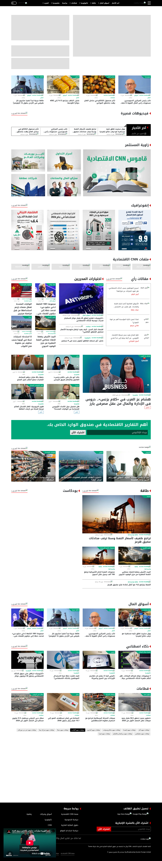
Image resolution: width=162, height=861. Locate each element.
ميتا (78, 652)
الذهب (77, 77)
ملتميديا (135, 395)
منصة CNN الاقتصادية (67, 853)
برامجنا (64, 3)
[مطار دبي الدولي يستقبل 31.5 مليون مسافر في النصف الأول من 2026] (27, 702)
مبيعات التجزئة (110, 694)
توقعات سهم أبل (144, 730)
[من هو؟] (64, 185)
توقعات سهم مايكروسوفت (111, 730)
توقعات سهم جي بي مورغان (27, 730)
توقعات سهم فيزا (104, 734)
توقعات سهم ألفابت (77, 730)
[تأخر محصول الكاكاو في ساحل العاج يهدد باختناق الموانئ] (99, 84)
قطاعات (74, 3)
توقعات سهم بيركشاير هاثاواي (122, 734)
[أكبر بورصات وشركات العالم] (28, 160)
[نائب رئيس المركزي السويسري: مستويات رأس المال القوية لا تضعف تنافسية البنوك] (134, 84)
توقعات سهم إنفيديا (129, 730)
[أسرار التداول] (64, 160)
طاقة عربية (39, 77)
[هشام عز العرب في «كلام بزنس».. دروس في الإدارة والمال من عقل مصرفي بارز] (117, 374)
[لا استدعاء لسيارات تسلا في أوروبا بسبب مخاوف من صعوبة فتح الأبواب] (21, 323)
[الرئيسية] (140, 3)
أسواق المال (104, 3)
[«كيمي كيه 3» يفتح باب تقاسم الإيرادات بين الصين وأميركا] (99, 660)
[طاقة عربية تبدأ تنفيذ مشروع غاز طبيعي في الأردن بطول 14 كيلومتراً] (27, 84)
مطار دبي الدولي (38, 694)
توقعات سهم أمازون (93, 730)
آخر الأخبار (115, 3)
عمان (77, 694)
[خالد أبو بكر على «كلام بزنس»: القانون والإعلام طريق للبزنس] (63, 362)
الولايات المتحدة (26, 285)
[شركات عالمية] (28, 185)
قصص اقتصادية (28, 301)
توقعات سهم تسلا (62, 730)
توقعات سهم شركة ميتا (46, 730)
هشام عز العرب (145, 356)
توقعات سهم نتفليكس (142, 734)
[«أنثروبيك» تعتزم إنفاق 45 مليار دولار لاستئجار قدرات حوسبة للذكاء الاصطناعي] (81, 298)
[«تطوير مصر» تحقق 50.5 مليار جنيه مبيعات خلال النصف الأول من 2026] (134, 702)
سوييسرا (147, 77)
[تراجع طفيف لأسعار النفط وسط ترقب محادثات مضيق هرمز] (116, 514)
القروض (148, 452)
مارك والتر (52, 285)
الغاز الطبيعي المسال (36, 385)
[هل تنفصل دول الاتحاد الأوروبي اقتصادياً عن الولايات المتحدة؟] (63, 391)
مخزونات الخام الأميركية (107, 548)
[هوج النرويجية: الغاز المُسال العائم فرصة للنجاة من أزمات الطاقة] (27, 391)
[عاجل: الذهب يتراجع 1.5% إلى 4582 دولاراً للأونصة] (63, 84)
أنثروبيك (100, 285)
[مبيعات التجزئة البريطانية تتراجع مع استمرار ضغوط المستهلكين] (99, 702)
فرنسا (77, 385)
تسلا (29, 317)
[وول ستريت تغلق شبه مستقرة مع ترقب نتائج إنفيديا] (134, 617)
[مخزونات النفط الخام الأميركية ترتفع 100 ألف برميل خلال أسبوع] (98, 556)
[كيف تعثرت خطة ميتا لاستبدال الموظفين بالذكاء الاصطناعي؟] (63, 660)
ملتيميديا (56, 3)
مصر (77, 356)
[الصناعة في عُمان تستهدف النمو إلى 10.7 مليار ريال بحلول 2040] (63, 702)
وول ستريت (146, 610)
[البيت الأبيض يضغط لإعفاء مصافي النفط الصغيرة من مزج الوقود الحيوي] (45, 323)
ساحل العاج (111, 77)
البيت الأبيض (51, 317)
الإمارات (41, 356)
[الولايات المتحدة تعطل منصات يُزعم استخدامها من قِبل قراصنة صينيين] (21, 290)
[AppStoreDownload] (124, 814)
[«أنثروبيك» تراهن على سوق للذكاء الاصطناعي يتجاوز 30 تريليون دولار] (27, 660)
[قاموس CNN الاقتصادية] (117, 172)
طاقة (94, 3)
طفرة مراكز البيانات (144, 652)
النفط (148, 496)
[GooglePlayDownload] (140, 814)
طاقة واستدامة (52, 334)
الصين (101, 452)
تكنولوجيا (84, 3)
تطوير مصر (147, 694)
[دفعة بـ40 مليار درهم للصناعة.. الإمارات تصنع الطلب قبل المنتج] (27, 362)
